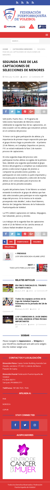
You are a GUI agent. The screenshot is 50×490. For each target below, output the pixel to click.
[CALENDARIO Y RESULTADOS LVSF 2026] (17, 2)
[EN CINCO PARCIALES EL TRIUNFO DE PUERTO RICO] (8, 288)
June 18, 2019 (21, 324)
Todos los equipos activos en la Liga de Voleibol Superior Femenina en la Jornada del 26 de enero (31, 302)
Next (39, 458)
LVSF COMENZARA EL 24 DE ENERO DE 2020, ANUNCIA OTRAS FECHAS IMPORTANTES (31, 319)
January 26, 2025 (23, 309)
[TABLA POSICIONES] (22, 2)
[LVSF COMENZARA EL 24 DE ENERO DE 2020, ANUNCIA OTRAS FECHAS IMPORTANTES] (8, 319)
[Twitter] (25, 425)
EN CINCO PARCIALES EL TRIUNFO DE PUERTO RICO (30, 286)
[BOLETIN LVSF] (27, 2)
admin (25, 77)
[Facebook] (15, 425)
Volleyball (10, 247)
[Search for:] (25, 41)
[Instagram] (35, 425)
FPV (11, 242)
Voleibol (37, 242)
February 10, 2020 (12, 77)
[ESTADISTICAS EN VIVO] (33, 2)
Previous (6, 458)
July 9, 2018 (21, 291)
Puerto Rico (22, 242)
